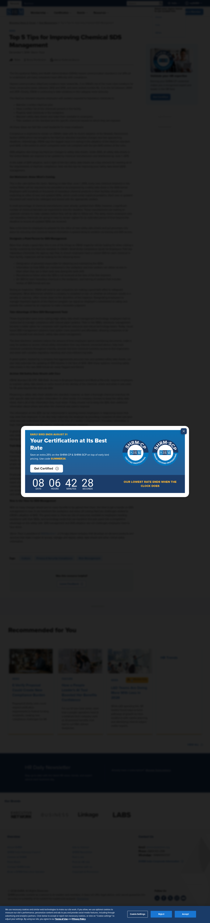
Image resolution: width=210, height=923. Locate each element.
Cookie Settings (137, 914)
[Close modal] (184, 431)
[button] (46, 468)
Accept (185, 914)
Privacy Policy (79, 919)
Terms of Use (61, 919)
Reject (161, 914)
